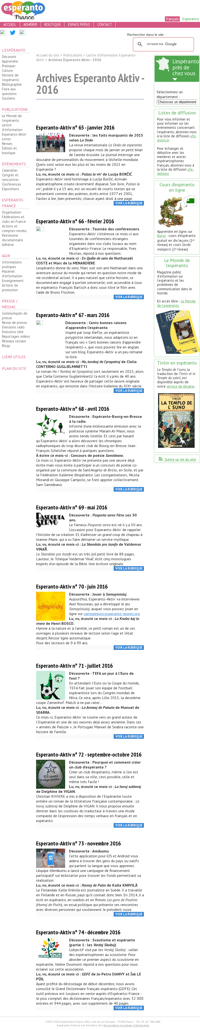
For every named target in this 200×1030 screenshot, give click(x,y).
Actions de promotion (10, 287)
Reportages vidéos (16, 336)
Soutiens (8, 98)
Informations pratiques (12, 264)
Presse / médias (10, 304)
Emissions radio (13, 327)
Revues (7, 143)
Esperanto (190, 18)
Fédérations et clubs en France (14, 219)
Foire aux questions (9, 91)
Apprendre (10, 61)
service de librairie (180, 386)
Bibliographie (12, 84)
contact (104, 24)
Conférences (11, 184)
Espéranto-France (13, 202)
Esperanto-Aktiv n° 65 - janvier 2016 (75, 127)
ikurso (161, 235)
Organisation (11, 212)
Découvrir (9, 56)
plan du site (14, 368)
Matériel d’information (12, 273)
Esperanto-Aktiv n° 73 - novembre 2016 (78, 843)
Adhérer (8, 244)
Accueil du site (47, 55)
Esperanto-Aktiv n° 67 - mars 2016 (72, 315)
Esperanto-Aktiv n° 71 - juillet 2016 (74, 665)
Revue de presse (14, 322)
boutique (52, 24)
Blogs (6, 345)
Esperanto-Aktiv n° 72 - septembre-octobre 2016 (88, 754)
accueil (9, 24)
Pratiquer (9, 66)
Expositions (10, 189)
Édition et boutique (9, 150)
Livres (6, 139)
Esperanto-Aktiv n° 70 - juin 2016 (72, 586)
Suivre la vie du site (177, 459)
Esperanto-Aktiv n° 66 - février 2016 (75, 221)
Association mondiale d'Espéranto (126, 1025)
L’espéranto (13, 50)
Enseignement (13, 280)
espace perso (79, 24)
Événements (14, 163)
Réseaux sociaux (14, 341)
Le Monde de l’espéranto (12, 118)
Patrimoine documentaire (12, 237)
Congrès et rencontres (10, 177)
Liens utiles (14, 356)
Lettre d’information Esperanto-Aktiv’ (14, 130)
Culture (7, 70)
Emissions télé (12, 331)
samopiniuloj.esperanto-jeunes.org (112, 613)
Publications (15, 109)
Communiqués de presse (14, 315)
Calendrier (10, 170)
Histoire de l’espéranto (10, 77)
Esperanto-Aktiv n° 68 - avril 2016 (72, 408)
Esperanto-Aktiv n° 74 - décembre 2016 (78, 932)
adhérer (30, 24)
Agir (6, 255)
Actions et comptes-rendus (14, 228)
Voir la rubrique (128, 203)
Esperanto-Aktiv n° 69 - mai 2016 (71, 507)
